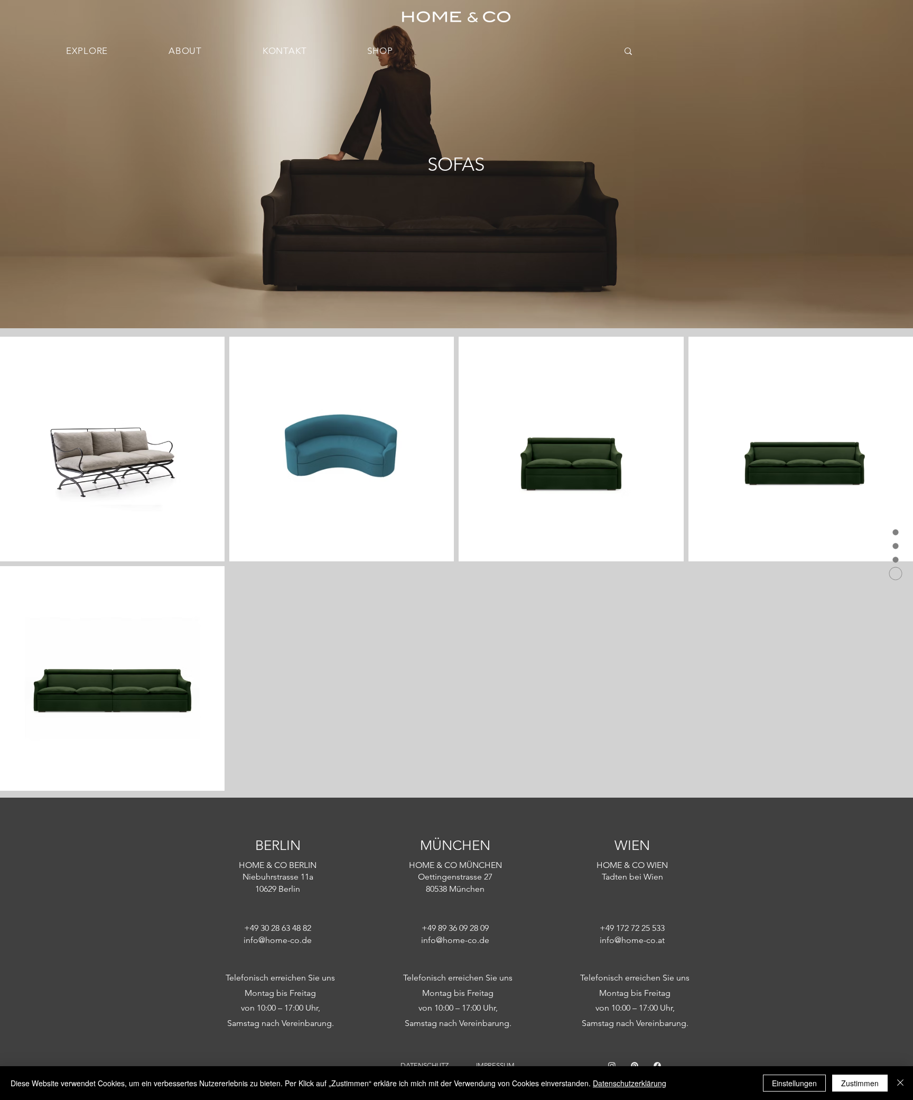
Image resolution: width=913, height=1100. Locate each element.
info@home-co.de (278, 940)
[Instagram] (612, 1065)
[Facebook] (657, 1065)
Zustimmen (860, 1083)
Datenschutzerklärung (629, 1083)
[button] (87, 50)
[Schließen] (900, 1083)
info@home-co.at (632, 940)
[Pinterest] (634, 1065)
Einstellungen (794, 1083)
